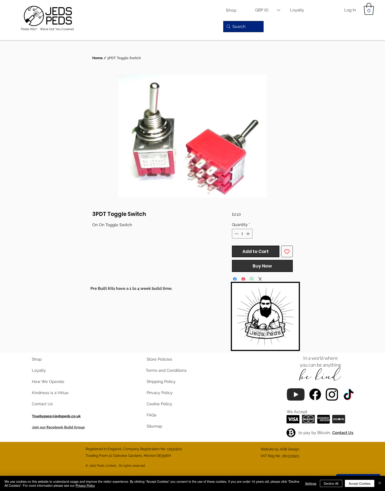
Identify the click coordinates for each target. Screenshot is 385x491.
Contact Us (342, 432)
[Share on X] (260, 279)
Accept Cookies (360, 483)
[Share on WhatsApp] (251, 279)
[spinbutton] (242, 233)
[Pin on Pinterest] (243, 279)
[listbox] (267, 10)
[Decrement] (236, 233)
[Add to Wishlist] (287, 251)
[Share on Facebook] (235, 279)
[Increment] (248, 233)
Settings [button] (310, 483)
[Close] (379, 483)
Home (97, 58)
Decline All (331, 483)
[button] (267, 10)
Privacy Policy (85, 485)
